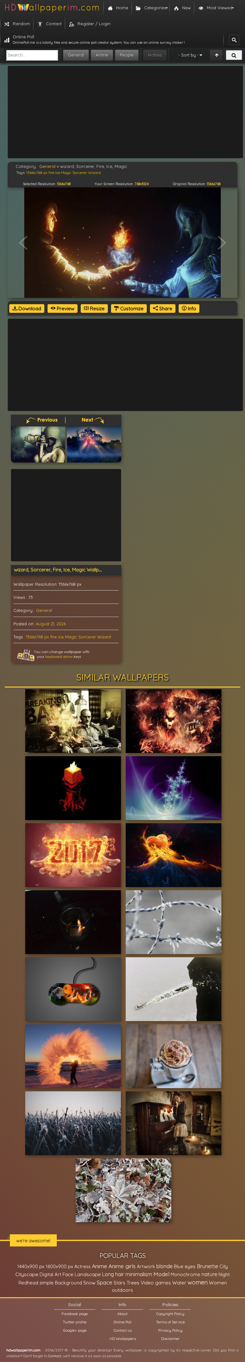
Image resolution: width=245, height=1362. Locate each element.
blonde (164, 1266)
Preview (65, 308)
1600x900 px (59, 1266)
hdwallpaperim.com (23, 1350)
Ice (61, 636)
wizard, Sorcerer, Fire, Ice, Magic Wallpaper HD (65, 570)
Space (104, 1282)
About (122, 1313)
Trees (133, 1282)
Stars (119, 1283)
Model (161, 1274)
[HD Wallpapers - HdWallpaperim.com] (51, 8)
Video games (156, 1283)
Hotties (155, 54)
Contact (54, 1355)
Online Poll (122, 1322)
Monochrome (185, 1274)
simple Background (61, 1283)
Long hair (113, 1274)
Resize (97, 308)
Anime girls (122, 1266)
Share (165, 308)
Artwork (146, 1266)
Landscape (88, 1274)
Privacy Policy (170, 1330)
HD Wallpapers (122, 1338)
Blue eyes (185, 1266)
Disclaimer (170, 1338)
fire (53, 636)
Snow (89, 1283)
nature (209, 1274)
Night (224, 1274)
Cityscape (26, 1274)
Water (179, 1283)
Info (191, 308)
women (198, 1282)
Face (68, 1274)
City (223, 1266)
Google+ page (74, 1330)
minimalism (138, 1274)
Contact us (123, 1330)
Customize (131, 308)
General (76, 54)
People (127, 54)
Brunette (207, 1266)
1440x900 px (30, 1266)
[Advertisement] (125, 112)
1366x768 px (37, 636)
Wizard (104, 636)
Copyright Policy (170, 1313)
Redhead (28, 1283)
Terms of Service (170, 1322)
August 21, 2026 (51, 623)
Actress (82, 1266)
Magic (71, 636)
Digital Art (50, 1274)
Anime (102, 54)
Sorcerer (87, 636)
